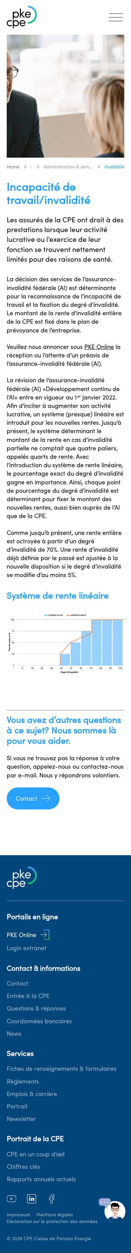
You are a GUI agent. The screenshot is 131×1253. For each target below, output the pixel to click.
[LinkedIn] (31, 1198)
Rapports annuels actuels (41, 1179)
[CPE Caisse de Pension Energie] (22, 17)
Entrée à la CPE (28, 996)
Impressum (18, 1215)
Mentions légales (54, 1215)
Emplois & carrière (32, 1094)
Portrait (17, 1106)
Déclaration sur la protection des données (52, 1221)
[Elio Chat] (112, 1210)
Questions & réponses (36, 1008)
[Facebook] (51, 1198)
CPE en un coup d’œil (35, 1154)
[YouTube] (11, 1198)
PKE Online (99, 347)
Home (13, 167)
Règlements (23, 1081)
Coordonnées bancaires (39, 1021)
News (14, 1033)
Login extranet (26, 948)
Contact (26, 798)
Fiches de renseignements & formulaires (62, 1068)
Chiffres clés (23, 1166)
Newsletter (21, 1119)
